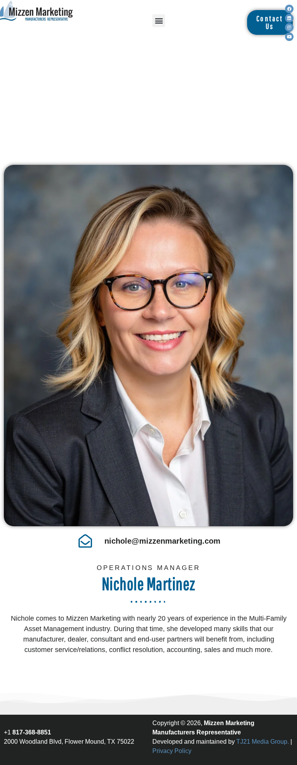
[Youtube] (289, 37)
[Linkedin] (289, 18)
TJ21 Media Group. (262, 741)
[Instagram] (289, 27)
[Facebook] (289, 9)
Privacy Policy (171, 751)
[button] (158, 20)
